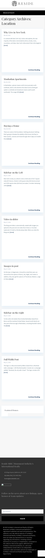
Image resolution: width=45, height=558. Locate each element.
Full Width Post (11, 359)
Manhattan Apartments (15, 79)
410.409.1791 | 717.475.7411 (12, 475)
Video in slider (11, 219)
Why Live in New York (14, 32)
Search (22, 519)
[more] (6, 45)
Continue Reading (34, 70)
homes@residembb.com (11, 479)
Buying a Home (11, 125)
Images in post (11, 265)
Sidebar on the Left (13, 172)
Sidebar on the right (14, 312)
